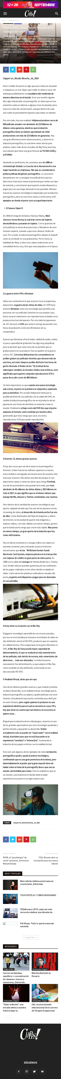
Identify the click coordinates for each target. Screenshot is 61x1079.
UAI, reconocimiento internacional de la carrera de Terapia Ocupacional (45, 1007)
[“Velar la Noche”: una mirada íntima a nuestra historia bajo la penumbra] (16, 993)
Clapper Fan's (13, 20)
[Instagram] (27, 1071)
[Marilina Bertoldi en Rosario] (45, 962)
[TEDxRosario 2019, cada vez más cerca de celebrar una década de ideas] (10, 913)
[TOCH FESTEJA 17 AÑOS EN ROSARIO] (10, 899)
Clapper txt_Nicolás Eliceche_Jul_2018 (26, 823)
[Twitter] (34, 1072)
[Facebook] (19, 1072)
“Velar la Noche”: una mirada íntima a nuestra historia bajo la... (14, 1007)
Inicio (3, 20)
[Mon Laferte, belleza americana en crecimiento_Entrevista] (10, 885)
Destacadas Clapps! (40, 969)
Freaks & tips (9, 969)
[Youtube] (42, 1072)
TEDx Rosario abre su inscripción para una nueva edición (46, 860)
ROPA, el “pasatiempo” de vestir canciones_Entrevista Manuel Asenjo (16, 860)
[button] (57, 14)
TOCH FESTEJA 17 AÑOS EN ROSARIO (38, 895)
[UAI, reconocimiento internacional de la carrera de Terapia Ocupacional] (45, 993)
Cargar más (29, 937)
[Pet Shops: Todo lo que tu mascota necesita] (10, 927)
